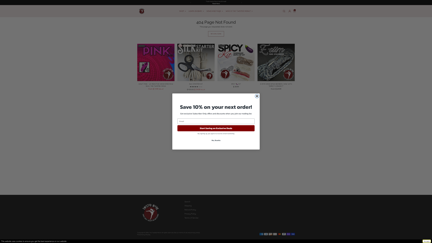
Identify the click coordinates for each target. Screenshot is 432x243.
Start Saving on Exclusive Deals (216, 128)
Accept (427, 241)
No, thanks (216, 140)
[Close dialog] (257, 96)
